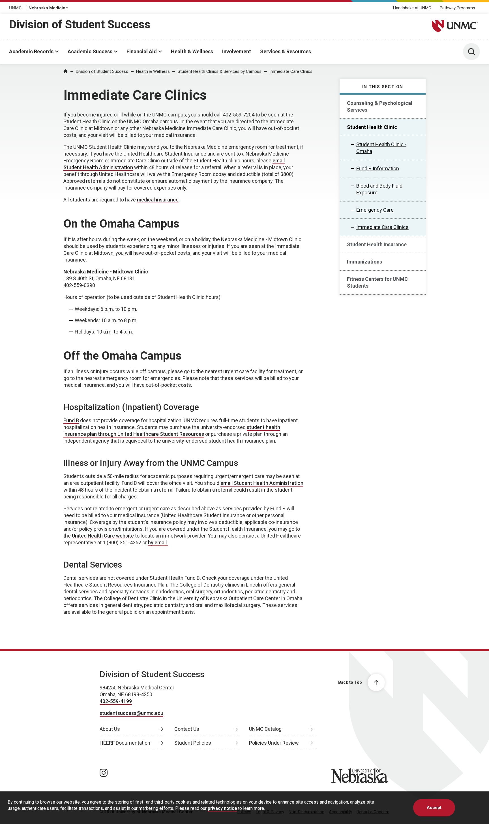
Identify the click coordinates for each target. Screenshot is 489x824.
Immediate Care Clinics (290, 71)
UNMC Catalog (265, 729)
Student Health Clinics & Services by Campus (219, 71)
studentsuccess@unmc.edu (131, 713)
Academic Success (90, 51)
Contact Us (186, 729)
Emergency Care (375, 210)
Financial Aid (141, 51)
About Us (110, 729)
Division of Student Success (80, 24)
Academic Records (31, 51)
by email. (158, 542)
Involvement (236, 51)
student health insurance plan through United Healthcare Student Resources (171, 430)
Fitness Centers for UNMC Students (377, 282)
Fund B (71, 420)
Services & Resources (285, 51)
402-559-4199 (116, 701)
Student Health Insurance (377, 244)
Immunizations (364, 262)
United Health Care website (103, 536)
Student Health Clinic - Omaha (381, 147)
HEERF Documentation (125, 743)
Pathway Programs (457, 7)
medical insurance (158, 200)
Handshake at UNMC (412, 7)
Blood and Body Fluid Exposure (379, 189)
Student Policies (192, 743)
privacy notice (222, 808)
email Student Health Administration (261, 483)
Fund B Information (377, 168)
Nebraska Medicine (48, 7)
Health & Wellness (192, 51)
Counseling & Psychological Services (379, 106)
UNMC (15, 7)
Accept (434, 807)
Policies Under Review (274, 743)
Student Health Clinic (372, 127)
